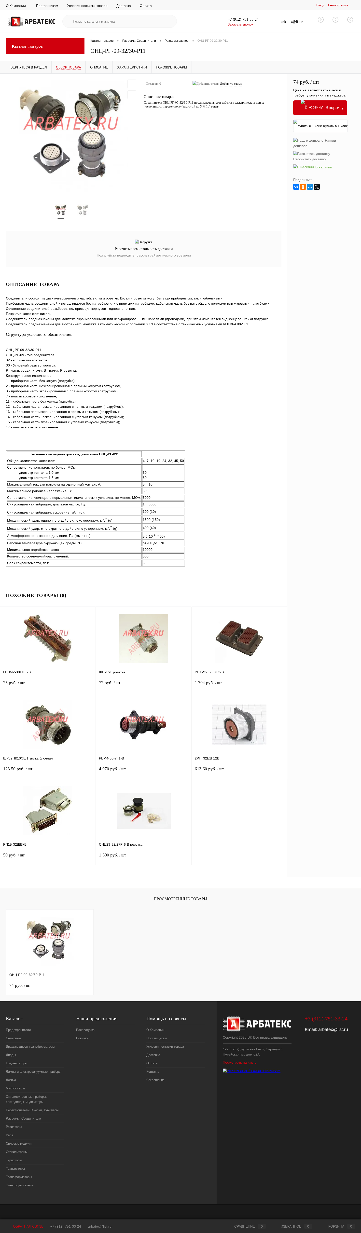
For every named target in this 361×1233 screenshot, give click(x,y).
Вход (320, 5)
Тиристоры (14, 1160)
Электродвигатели (19, 1185)
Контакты (153, 1071)
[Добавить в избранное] (131, 84)
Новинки (82, 1038)
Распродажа (85, 1030)
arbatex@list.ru (333, 1029)
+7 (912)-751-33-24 (65, 1226)
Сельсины (13, 1038)
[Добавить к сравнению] (131, 94)
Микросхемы (15, 1088)
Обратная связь (27, 1226)
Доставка (123, 6)
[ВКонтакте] (296, 187)
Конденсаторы (16, 1063)
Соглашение (155, 1080)
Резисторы (14, 1127)
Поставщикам (47, 6)
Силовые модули (18, 1143)
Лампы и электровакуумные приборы (33, 1071)
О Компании (16, 6)
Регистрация (338, 5)
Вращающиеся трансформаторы (30, 1046)
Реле (9, 1135)
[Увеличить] (72, 136)
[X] (317, 187)
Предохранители (18, 1030)
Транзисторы (15, 1168)
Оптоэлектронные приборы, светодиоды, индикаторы (26, 1099)
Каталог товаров (27, 46)
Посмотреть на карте (240, 1062)
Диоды (11, 1055)
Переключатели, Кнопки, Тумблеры (32, 1110)
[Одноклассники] (303, 187)
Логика (11, 1080)
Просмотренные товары (180, 899)
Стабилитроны (16, 1152)
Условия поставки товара (87, 6)
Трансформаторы (19, 1177)
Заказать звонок (240, 24)
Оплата (146, 6)
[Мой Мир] (310, 187)
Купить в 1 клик (335, 126)
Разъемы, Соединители (23, 1118)
